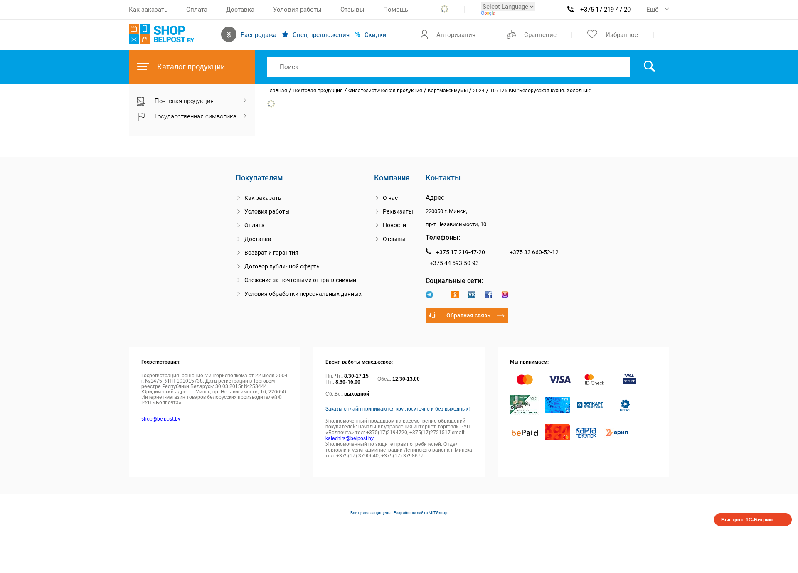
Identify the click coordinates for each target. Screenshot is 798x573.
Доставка (240, 9)
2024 (479, 90)
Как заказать (148, 9)
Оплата (196, 9)
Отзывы (352, 9)
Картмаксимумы (448, 90)
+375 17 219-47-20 (605, 9)
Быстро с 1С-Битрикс (747, 519)
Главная (277, 90)
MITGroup (438, 512)
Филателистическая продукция (385, 90)
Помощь (395, 9)
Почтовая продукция (318, 90)
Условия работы (297, 9)
